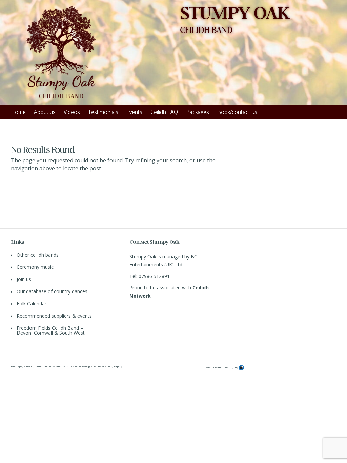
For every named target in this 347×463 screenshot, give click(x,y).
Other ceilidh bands (38, 254)
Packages (197, 112)
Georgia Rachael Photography (102, 366)
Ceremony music (35, 267)
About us (45, 112)
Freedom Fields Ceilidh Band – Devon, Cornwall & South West (51, 330)
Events (134, 112)
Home (18, 112)
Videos (72, 112)
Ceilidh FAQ (164, 112)
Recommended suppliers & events (54, 316)
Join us (24, 279)
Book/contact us (237, 112)
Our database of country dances (52, 291)
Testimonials (103, 112)
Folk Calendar (31, 303)
